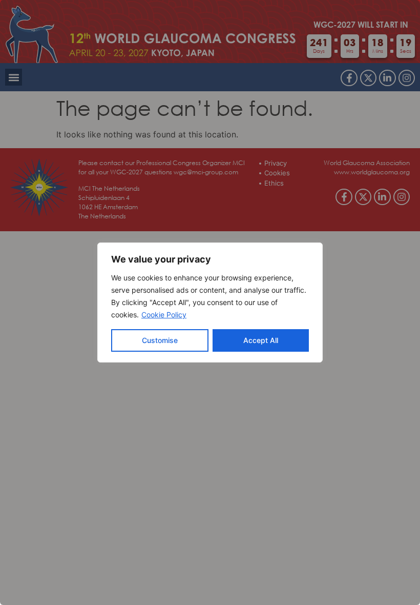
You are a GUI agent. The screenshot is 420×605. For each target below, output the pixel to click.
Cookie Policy (163, 314)
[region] (210, 302)
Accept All (260, 340)
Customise (160, 340)
